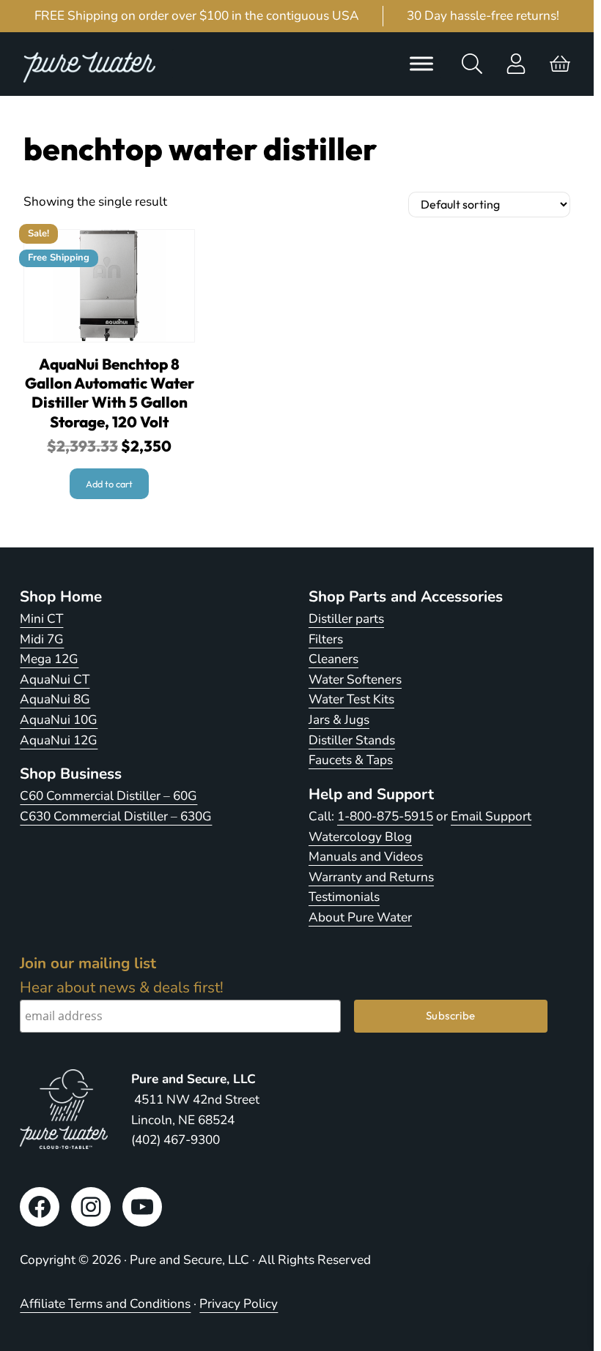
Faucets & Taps (351, 760)
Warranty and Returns (371, 877)
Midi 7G (42, 639)
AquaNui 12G (58, 740)
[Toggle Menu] (421, 63)
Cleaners (333, 659)
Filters (326, 639)
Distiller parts (346, 618)
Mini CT (41, 618)
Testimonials (344, 896)
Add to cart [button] (109, 484)
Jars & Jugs (339, 719)
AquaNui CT (54, 679)
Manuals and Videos (366, 856)
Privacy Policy (238, 1303)
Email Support (491, 816)
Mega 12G (49, 659)
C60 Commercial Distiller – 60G (108, 795)
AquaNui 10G (58, 719)
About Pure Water (360, 917)
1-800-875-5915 (385, 816)
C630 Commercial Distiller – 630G (116, 816)
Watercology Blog (360, 836)
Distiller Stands (352, 740)
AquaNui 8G (55, 699)
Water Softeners (355, 679)
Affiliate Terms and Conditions (105, 1303)
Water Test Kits (351, 699)
